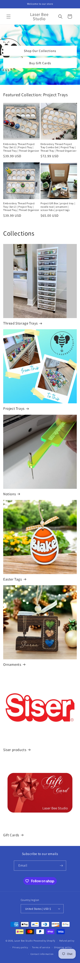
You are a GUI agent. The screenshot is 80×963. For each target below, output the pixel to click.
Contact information (42, 953)
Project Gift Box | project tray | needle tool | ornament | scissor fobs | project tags (58, 207)
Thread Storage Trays (20, 323)
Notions (9, 494)
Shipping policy (63, 947)
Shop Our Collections (40, 51)
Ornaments (12, 664)
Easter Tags (12, 579)
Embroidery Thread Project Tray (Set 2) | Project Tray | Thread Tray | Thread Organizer (21, 207)
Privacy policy (20, 947)
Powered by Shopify (44, 940)
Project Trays (14, 408)
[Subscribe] (61, 866)
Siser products (14, 749)
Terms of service (41, 947)
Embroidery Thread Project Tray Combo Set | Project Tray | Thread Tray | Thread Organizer (59, 147)
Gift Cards (11, 835)
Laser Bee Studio (23, 940)
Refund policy (66, 940)
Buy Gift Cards (40, 63)
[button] (8, 16)
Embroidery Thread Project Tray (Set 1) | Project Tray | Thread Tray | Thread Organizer (21, 147)
